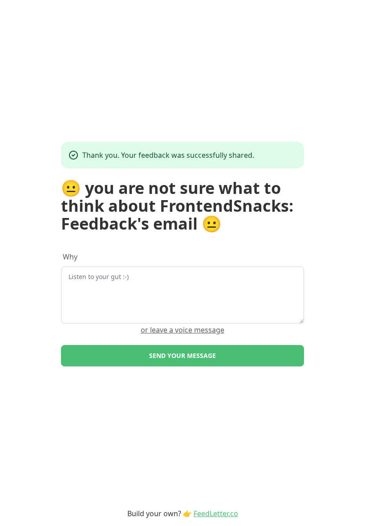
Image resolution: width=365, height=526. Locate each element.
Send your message (182, 355)
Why (70, 257)
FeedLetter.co (216, 513)
